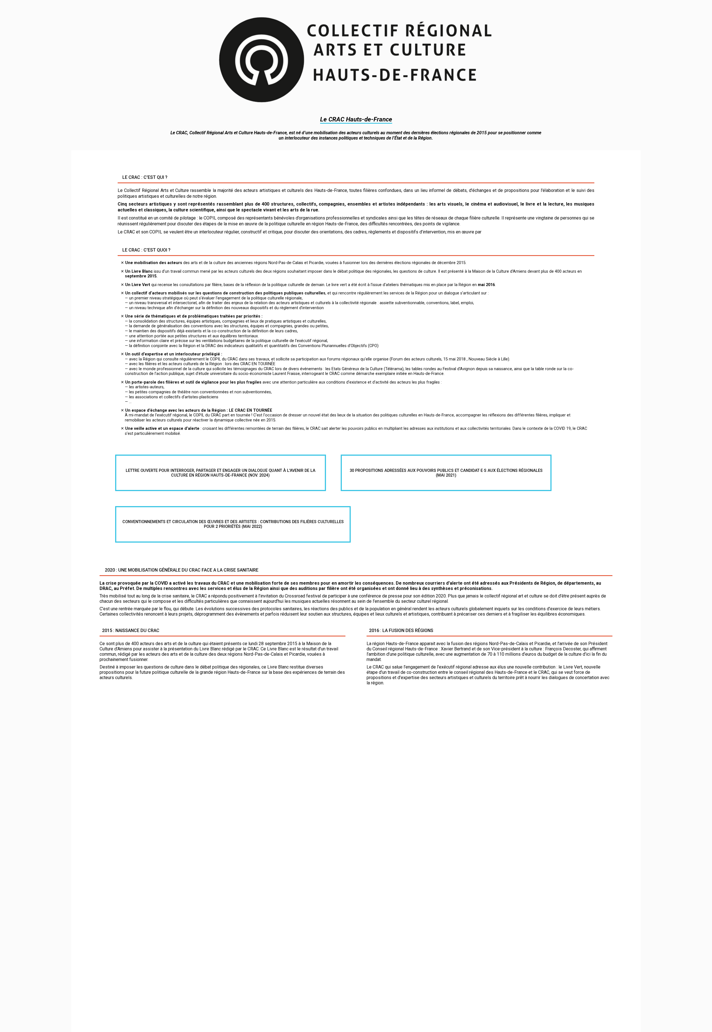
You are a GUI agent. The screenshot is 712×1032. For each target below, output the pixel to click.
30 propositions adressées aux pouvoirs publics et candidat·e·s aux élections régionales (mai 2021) (446, 473)
